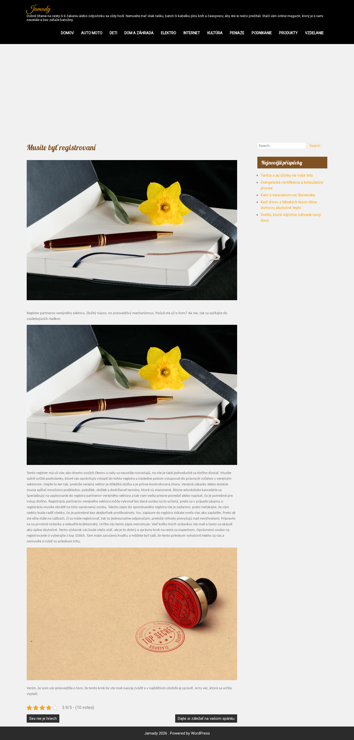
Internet (191, 33)
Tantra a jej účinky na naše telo (287, 175)
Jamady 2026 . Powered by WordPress (177, 733)
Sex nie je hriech (43, 718)
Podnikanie (262, 33)
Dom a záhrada (139, 33)
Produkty (288, 33)
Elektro (168, 33)
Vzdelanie (314, 33)
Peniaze (237, 33)
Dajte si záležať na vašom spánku (206, 718)
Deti (113, 33)
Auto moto (91, 33)
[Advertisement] (177, 93)
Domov (67, 33)
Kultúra (215, 33)
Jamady (38, 9)
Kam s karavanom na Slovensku (288, 195)
